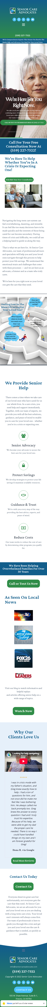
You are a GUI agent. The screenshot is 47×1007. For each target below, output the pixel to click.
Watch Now (23, 711)
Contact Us (23, 886)
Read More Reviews (23, 860)
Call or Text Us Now (23, 583)
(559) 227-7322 (22, 35)
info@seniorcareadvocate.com (23, 966)
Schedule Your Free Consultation (19, 180)
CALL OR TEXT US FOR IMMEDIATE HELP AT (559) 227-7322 (24, 122)
